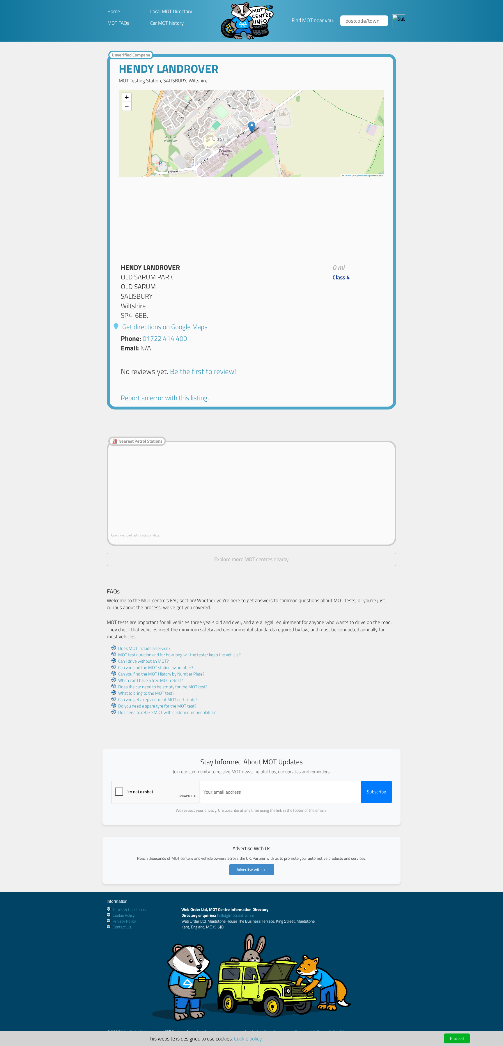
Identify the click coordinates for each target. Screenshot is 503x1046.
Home (113, 11)
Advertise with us (252, 869)
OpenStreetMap (363, 175)
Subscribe (376, 791)
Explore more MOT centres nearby (251, 559)
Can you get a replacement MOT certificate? (158, 699)
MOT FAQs (118, 23)
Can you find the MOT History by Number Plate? (161, 674)
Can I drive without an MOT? (143, 661)
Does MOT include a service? (144, 648)
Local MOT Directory (171, 11)
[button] (251, 127)
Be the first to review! (203, 371)
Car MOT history (167, 23)
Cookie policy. (248, 1038)
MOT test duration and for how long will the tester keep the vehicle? (179, 654)
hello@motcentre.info (235, 915)
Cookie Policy (124, 915)
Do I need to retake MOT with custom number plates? (167, 712)
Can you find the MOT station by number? (155, 667)
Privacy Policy (124, 921)
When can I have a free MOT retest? (150, 680)
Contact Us (122, 927)
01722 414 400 (165, 338)
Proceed (457, 1038)
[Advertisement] (251, 217)
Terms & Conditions (129, 909)
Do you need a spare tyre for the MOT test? (157, 706)
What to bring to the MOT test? (146, 693)
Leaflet (347, 175)
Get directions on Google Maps (164, 327)
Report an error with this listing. (165, 398)
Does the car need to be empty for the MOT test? (163, 686)
